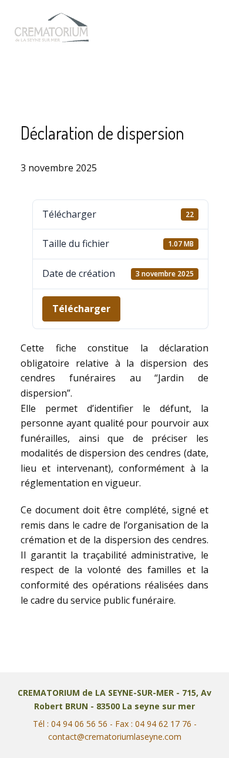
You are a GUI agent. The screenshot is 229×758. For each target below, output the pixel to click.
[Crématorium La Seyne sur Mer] (52, 27)
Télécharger (81, 308)
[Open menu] (203, 28)
